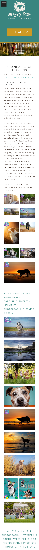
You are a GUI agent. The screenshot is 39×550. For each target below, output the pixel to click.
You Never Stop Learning (19, 414)
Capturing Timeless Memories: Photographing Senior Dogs (19, 391)
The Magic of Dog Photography (19, 437)
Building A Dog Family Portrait (19, 507)
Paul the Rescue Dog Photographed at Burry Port (19, 460)
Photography (28, 77)
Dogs (6, 77)
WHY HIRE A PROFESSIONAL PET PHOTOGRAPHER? (19, 321)
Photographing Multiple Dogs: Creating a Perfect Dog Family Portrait (19, 368)
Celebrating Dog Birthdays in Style (19, 483)
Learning (15, 77)
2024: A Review (19, 344)
